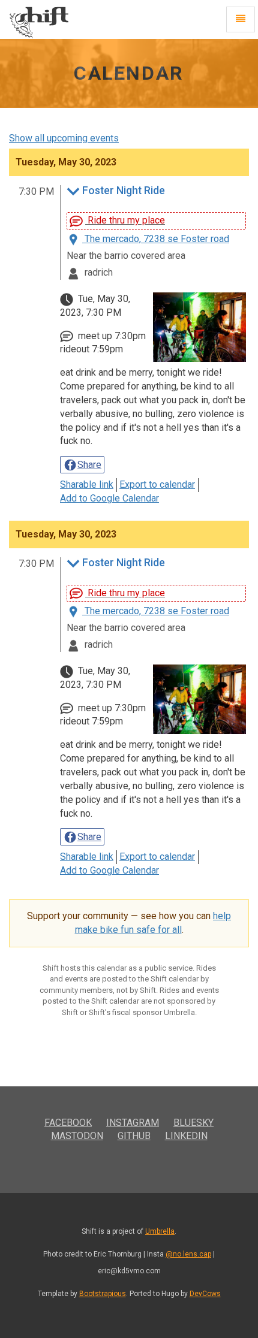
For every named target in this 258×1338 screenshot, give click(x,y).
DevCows (205, 1293)
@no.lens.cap (188, 1254)
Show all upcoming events (64, 138)
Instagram (132, 1122)
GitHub (134, 1135)
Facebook (68, 1122)
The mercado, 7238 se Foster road (155, 238)
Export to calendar (157, 484)
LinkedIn (186, 1135)
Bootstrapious (102, 1293)
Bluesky (193, 1122)
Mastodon (77, 1135)
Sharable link (86, 484)
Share (89, 464)
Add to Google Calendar (109, 498)
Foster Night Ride (123, 191)
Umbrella (160, 1231)
